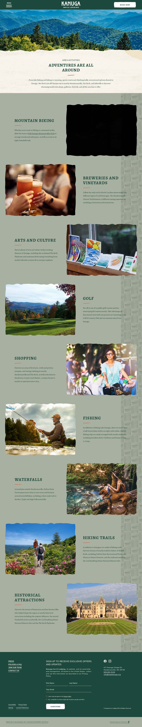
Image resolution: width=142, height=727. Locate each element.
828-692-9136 (109, 672)
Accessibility (12, 704)
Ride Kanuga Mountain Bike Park (41, 133)
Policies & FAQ (15, 664)
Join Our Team (15, 668)
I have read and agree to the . (59, 696)
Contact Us (13, 671)
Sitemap (10, 707)
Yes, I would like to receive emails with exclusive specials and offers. (66, 699)
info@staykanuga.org (112, 674)
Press (11, 661)
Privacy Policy (22, 704)
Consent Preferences (22, 707)
